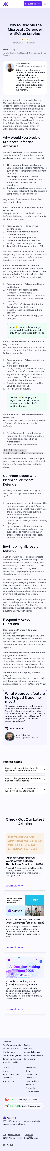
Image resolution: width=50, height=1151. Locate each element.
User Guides (31, 1078)
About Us (30, 1084)
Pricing (27, 1045)
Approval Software (11, 1048)
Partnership (31, 1088)
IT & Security (8, 1081)
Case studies (32, 1074)
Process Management (12, 1055)
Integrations (29, 1059)
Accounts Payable (32, 1052)
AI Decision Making (11, 1062)
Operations (8, 1078)
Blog (13, 49)
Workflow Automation (12, 1045)
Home (5, 49)
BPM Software (9, 1052)
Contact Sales (32, 1091)
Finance (6, 1071)
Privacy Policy (14, 1134)
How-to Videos (32, 1081)
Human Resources (11, 1074)
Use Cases (28, 1048)
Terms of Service (29, 1135)
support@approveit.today (14, 1124)
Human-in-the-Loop (12, 1059)
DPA (4, 1134)
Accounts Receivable (33, 1055)
